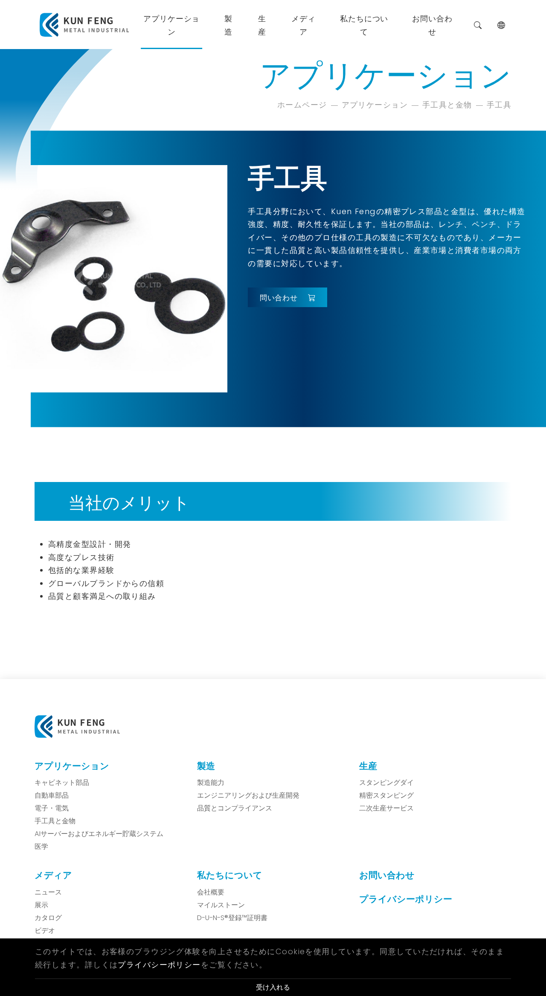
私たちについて (364, 24)
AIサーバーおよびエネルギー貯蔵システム (99, 834)
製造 (228, 24)
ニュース (48, 892)
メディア (303, 24)
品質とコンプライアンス (234, 808)
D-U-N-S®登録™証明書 (232, 918)
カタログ (48, 918)
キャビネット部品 (62, 782)
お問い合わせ (432, 24)
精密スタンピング (386, 795)
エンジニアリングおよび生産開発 (248, 795)
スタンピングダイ (386, 782)
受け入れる (273, 987)
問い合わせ (279, 297)
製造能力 (210, 782)
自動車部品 (52, 795)
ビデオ (45, 930)
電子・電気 (52, 808)
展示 (41, 905)
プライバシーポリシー (405, 899)
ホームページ (302, 104)
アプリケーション (171, 24)
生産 (262, 24)
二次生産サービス (386, 808)
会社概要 (210, 892)
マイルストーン (221, 905)
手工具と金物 (447, 104)
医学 (41, 846)
